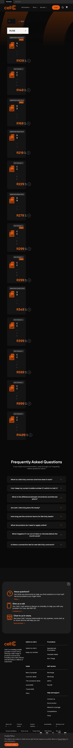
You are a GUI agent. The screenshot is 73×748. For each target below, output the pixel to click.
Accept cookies (11, 745)
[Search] (63, 7)
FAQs (16, 599)
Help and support (53, 693)
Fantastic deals (52, 654)
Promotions (51, 642)
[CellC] (10, 7)
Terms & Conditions (11, 731)
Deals (28, 666)
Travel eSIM (30, 689)
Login (56, 7)
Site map (58, 731)
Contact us (17, 611)
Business (18, 1)
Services (42, 7)
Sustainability (47, 724)
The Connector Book (33, 681)
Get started (25, 7)
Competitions (52, 711)
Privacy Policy (36, 731)
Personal (8, 1)
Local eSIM (29, 685)
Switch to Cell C (31, 642)
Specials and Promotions (51, 649)
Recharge (50, 673)
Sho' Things (51, 659)
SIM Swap (50, 677)
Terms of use (24, 731)
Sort (22, 21)
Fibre (27, 693)
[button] (36, 479)
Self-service (51, 666)
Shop (34, 7)
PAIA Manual (48, 731)
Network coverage (53, 707)
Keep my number (32, 652)
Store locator (18, 623)
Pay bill (49, 685)
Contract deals (31, 677)
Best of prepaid (31, 673)
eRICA (49, 681)
